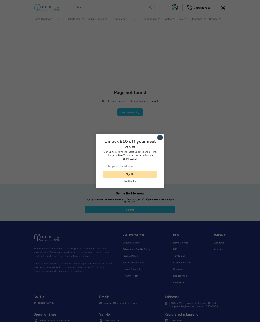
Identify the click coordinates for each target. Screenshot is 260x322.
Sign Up (130, 174)
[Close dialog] (160, 137)
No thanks (130, 181)
